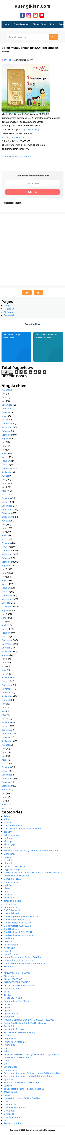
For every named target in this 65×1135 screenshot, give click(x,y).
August (5, 390)
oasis (6, 992)
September (7, 435)
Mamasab (9, 976)
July (4, 394)
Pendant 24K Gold (13, 998)
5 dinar (7, 823)
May (4, 401)
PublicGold (9, 1026)
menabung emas (12, 989)
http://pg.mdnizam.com (13, 137)
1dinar (7, 820)
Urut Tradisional (12, 1117)
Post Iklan (9, 309)
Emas (7, 892)
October (6, 413)
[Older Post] (38, 292)
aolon (7, 848)
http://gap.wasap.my (29, 130)
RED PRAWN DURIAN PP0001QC (20, 1033)
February (6, 461)
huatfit (7, 951)
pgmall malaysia (12, 1014)
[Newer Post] (27, 292)
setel (6, 1061)
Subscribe (32, 192)
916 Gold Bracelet (13, 826)
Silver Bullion (11, 1067)
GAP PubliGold (11, 914)
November (7, 409)
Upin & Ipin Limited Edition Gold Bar (22, 1098)
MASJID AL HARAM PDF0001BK (19, 986)
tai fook (8, 1086)
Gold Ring (9, 939)
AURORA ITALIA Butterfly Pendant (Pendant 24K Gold (31, 851)
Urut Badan (10, 1105)
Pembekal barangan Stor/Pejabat (12, 336)
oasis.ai (7, 995)
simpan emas (10, 1070)
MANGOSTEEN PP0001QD (17, 982)
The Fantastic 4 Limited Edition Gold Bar (24, 1089)
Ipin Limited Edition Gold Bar (19, 961)
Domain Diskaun (12, 879)
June (4, 398)
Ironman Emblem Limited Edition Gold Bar (25, 964)
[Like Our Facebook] (22, 15)
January (6, 465)
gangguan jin (11, 907)
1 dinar (7, 816)
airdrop (8, 842)
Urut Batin (9, 1111)
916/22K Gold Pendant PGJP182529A (22, 829)
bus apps (8, 857)
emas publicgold (12, 901)
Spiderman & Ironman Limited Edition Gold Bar (28, 1076)
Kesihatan (9, 967)
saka (6, 1051)
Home (6, 24)
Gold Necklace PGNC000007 (18, 936)
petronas (8, 1004)
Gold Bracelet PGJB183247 (17, 923)
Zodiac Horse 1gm (13, 1123)
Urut (6, 1102)
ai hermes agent (12, 835)
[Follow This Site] (35, 15)
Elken (7, 889)
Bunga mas (9, 854)
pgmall (7, 1011)
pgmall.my (9, 1017)
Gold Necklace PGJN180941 (18, 932)
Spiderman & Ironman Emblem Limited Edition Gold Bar (32, 1073)
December (7, 405)
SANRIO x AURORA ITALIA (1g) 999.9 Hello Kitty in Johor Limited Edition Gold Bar (31, 1056)
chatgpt (8, 863)
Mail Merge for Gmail (20, 157)
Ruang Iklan (10, 1039)
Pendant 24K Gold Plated (16, 1001)
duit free (8, 885)
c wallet (8, 860)
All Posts (8, 312)
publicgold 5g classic (15, 1029)
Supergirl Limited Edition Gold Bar (21, 1083)
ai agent (8, 832)
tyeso (7, 1095)
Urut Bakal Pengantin (15, 1108)
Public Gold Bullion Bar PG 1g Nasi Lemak (25, 1023)
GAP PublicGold (12, 910)
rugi (6, 1048)
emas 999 (9, 898)
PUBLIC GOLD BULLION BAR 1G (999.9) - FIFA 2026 (29, 1020)
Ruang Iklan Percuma (15, 1042)
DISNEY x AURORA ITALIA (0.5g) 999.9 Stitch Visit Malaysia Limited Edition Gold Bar (33, 874)
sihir (6, 1064)
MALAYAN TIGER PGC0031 (17, 973)
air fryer (8, 838)
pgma (7, 1008)
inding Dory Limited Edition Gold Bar (23, 957)
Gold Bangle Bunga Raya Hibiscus (21, 917)
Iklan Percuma (11, 954)
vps (6, 1120)
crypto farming (12, 870)
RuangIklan (10, 1045)
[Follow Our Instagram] (29, 15)
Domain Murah (11, 882)
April (4, 416)
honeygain (9, 948)
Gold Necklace (11, 929)
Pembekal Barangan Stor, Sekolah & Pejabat (46, 336)
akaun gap (9, 845)
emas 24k (9, 895)
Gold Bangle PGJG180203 (17, 920)
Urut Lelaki (9, 1114)
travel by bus (10, 1092)
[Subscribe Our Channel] (42, 15)
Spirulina (8, 1080)
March (5, 420)
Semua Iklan (10, 315)
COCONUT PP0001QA (15, 867)
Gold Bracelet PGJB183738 (17, 926)
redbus (7, 1036)
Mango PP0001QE (13, 979)
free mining (10, 904)
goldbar (8, 942)
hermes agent (11, 945)
